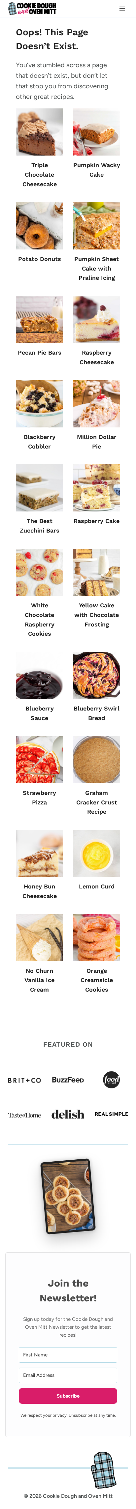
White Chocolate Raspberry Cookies (39, 619)
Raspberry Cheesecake (97, 357)
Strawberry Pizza (39, 797)
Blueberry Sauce (39, 713)
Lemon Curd (97, 886)
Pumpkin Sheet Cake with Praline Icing (96, 268)
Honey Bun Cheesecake (39, 891)
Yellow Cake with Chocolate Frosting (96, 615)
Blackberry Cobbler (39, 441)
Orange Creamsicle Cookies (97, 980)
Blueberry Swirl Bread (96, 713)
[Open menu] (122, 9)
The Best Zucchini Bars (39, 525)
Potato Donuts (39, 258)
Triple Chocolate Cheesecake (39, 174)
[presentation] (39, 132)
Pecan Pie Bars (39, 352)
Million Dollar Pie (97, 441)
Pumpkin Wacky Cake (96, 169)
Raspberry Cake (96, 520)
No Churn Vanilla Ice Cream (39, 980)
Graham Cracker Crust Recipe (96, 802)
